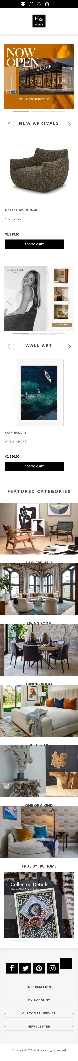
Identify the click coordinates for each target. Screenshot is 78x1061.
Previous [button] (10, 79)
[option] (39, 76)
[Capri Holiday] (39, 393)
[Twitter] (25, 968)
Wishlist (39, 4)
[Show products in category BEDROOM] (39, 710)
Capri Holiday (15, 432)
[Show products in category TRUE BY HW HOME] (39, 832)
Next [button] (68, 79)
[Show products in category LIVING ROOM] (39, 589)
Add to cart (34, 244)
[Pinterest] (39, 968)
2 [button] (39, 111)
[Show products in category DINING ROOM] (39, 650)
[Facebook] (12, 968)
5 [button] (48, 334)
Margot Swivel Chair (21, 210)
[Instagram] (53, 968)
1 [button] (21, 111)
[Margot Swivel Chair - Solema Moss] (39, 170)
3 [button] (57, 111)
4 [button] (30, 334)
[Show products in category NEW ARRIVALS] (39, 528)
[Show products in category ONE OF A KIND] (39, 771)
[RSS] (66, 963)
